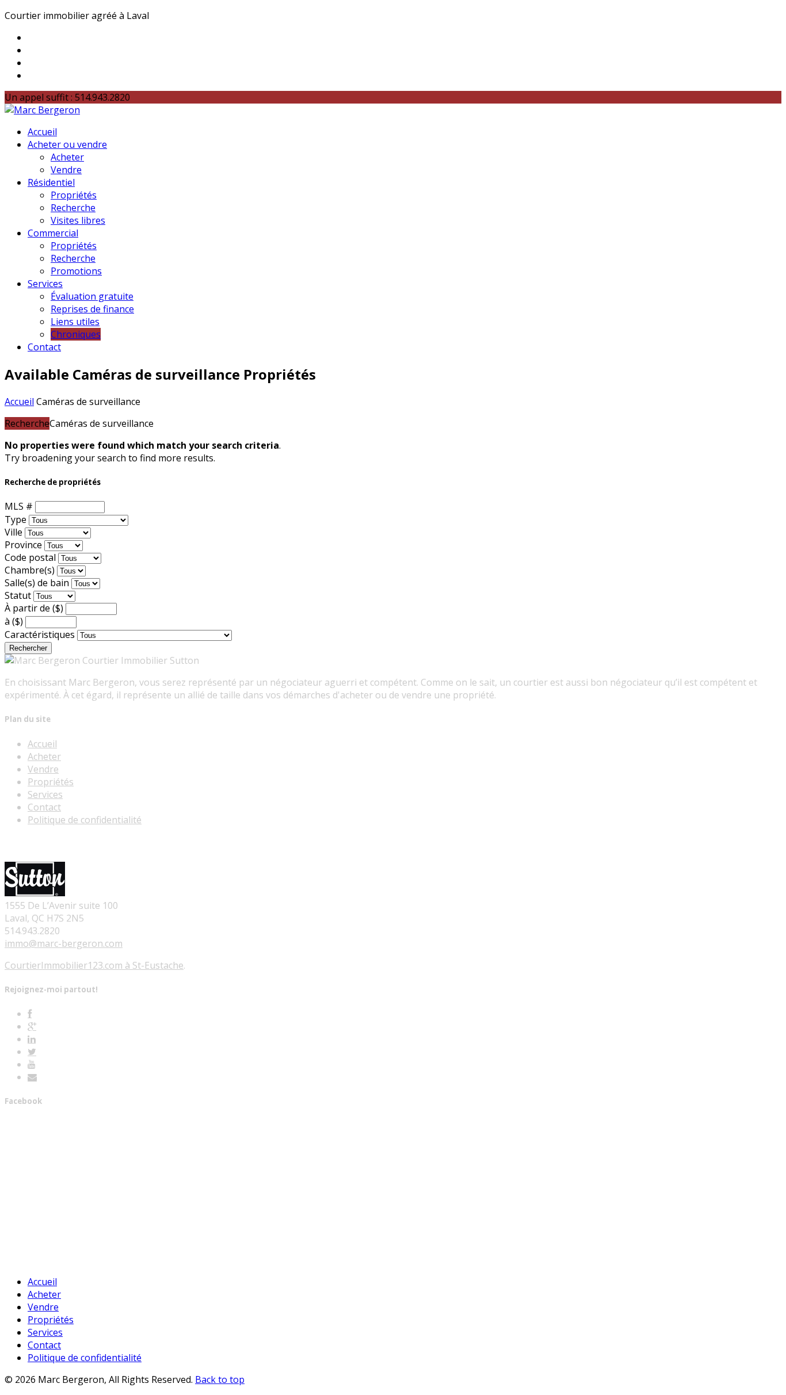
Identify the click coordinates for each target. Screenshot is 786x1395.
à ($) (14, 621)
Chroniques (76, 334)
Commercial (53, 233)
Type (15, 519)
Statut (18, 595)
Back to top (220, 1379)
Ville (13, 532)
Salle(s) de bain (37, 582)
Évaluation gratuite (92, 296)
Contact (44, 347)
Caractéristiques (40, 634)
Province (23, 544)
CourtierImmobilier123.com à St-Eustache (94, 965)
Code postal (30, 557)
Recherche (73, 207)
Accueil (42, 131)
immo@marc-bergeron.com (64, 943)
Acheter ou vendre (67, 144)
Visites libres (78, 220)
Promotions (76, 271)
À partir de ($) (34, 608)
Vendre (66, 169)
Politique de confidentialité (85, 819)
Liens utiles (75, 321)
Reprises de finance (92, 309)
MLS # (19, 506)
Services (45, 283)
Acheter (67, 157)
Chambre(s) (30, 570)
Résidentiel (51, 182)
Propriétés (74, 195)
